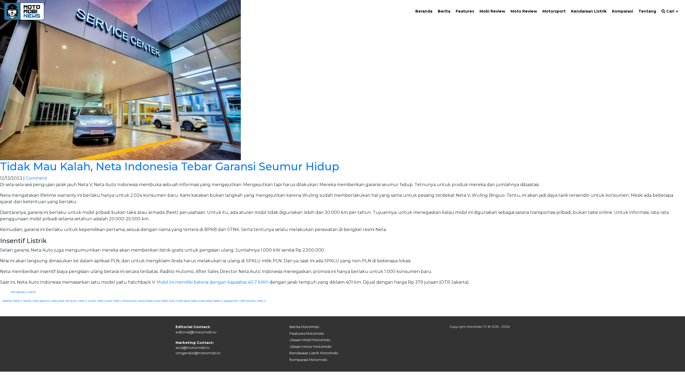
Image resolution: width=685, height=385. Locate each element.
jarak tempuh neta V (72, 301)
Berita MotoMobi (304, 327)
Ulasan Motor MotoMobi (311, 346)
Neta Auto (153, 301)
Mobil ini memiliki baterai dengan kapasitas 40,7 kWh (212, 282)
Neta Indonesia (201, 301)
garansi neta (48, 301)
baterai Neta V (12, 301)
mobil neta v (113, 301)
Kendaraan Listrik (23, 292)
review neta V (256, 301)
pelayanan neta (234, 301)
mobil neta (95, 301)
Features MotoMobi (307, 333)
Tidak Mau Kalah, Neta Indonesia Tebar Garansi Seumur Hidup (169, 166)
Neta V (218, 301)
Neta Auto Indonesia (175, 301)
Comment (36, 178)
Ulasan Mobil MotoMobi (310, 340)
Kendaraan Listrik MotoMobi (314, 353)
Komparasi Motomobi (308, 359)
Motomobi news (134, 301)
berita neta (31, 301)
